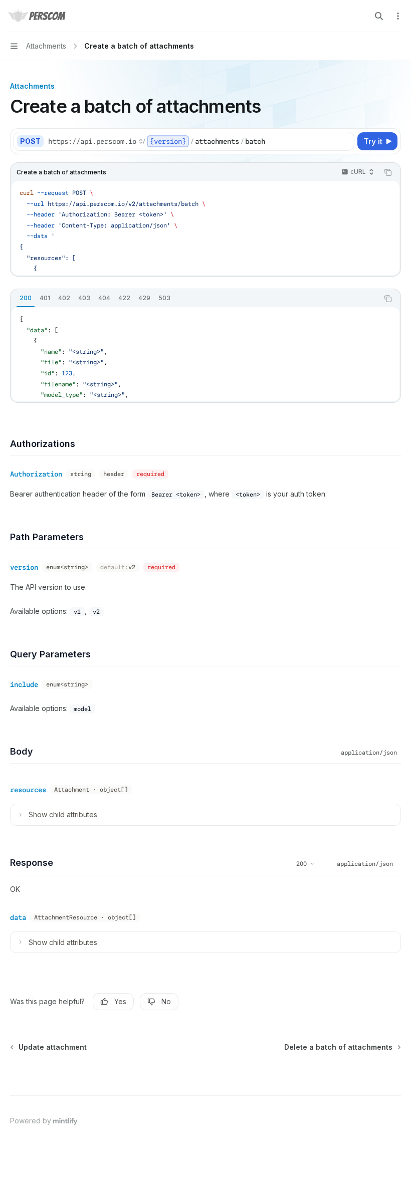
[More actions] (398, 16)
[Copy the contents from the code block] (387, 172)
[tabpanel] (205, 354)
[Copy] (344, 141)
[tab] (26, 298)
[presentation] (205, 228)
